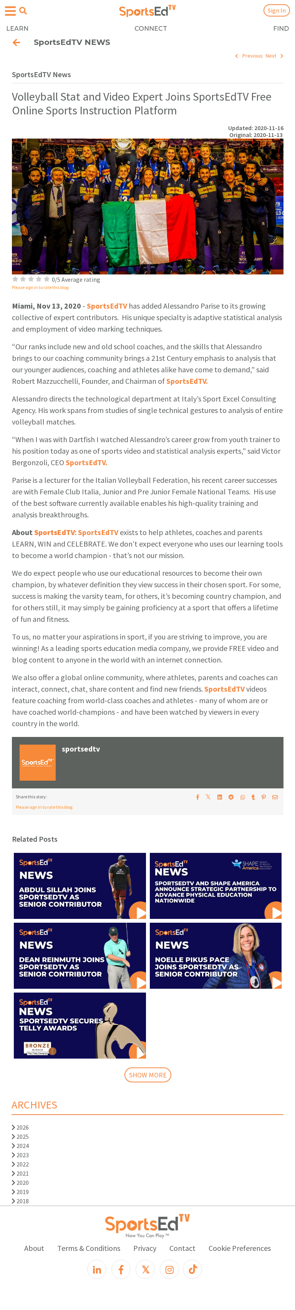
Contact (182, 1248)
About (34, 1248)
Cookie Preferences (240, 1248)
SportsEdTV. (187, 381)
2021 (22, 1173)
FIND (281, 28)
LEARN (17, 28)
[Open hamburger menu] (10, 11)
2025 (22, 1136)
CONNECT (150, 28)
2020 (22, 1182)
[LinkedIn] (96, 1269)
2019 (22, 1192)
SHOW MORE (148, 1074)
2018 (22, 1201)
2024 (22, 1146)
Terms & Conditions (88, 1248)
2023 (22, 1155)
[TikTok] (192, 1269)
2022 (22, 1164)
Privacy (144, 1248)
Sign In (277, 10)
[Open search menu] (23, 11)
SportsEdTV (107, 306)
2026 (22, 1127)
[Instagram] (169, 1269)
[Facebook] (121, 1269)
